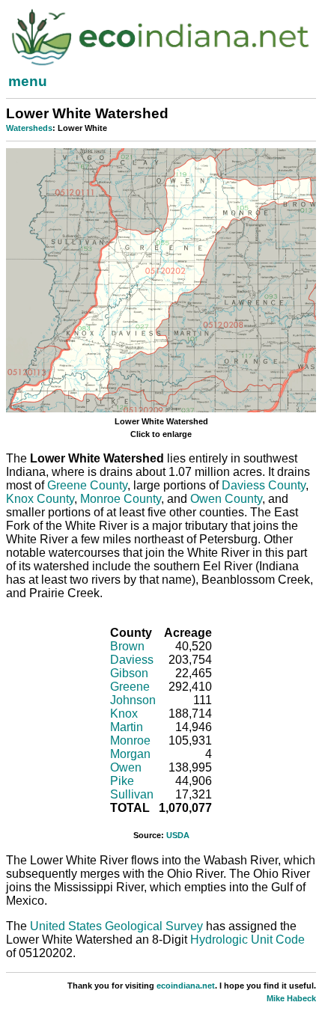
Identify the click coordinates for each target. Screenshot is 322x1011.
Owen (126, 767)
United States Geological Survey (116, 926)
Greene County (87, 485)
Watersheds (29, 127)
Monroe (130, 740)
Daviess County (264, 485)
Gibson (129, 673)
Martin (126, 727)
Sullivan (132, 794)
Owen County (226, 498)
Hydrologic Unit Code (247, 939)
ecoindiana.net (186, 985)
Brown (127, 646)
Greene (130, 686)
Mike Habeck (291, 998)
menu (27, 81)
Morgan (130, 754)
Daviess (132, 659)
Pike (122, 781)
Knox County (40, 498)
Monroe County (120, 498)
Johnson (133, 700)
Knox (124, 713)
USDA (177, 835)
